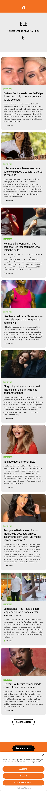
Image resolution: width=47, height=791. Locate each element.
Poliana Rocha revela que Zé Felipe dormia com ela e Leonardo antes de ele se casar (23, 96)
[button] (43, 755)
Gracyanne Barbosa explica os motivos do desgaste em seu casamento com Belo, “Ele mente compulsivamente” (22, 535)
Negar (23, 776)
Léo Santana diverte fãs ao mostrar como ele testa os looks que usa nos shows (23, 319)
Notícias (7, 89)
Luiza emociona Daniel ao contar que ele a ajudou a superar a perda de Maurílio (23, 171)
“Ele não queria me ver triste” (20, 461)
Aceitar (23, 769)
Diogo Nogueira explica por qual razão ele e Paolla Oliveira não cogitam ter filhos (22, 389)
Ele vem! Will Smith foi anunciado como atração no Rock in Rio (22, 686)
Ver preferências (23, 783)
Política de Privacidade (24, 788)
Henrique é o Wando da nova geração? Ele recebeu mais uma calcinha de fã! (22, 247)
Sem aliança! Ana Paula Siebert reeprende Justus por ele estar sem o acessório (21, 612)
